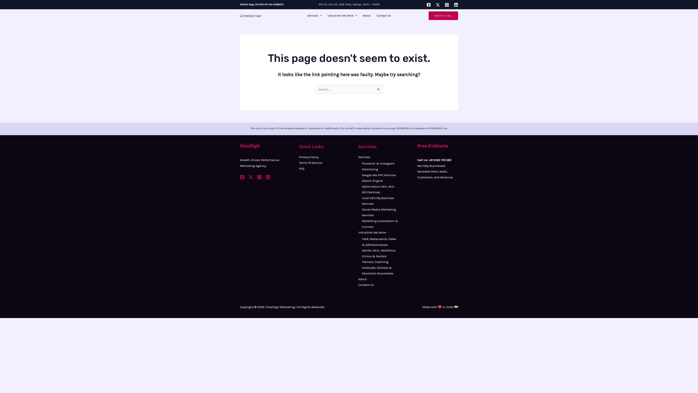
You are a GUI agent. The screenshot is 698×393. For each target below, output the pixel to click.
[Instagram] (447, 5)
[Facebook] (429, 5)
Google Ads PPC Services (379, 175)
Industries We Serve (341, 15)
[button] (320, 15)
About (367, 15)
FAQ (301, 168)
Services (312, 15)
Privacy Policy (308, 157)
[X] (438, 5)
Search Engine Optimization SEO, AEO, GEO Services (378, 186)
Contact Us (384, 15)
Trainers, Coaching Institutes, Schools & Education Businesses (377, 267)
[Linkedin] (456, 5)
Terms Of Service (310, 162)
